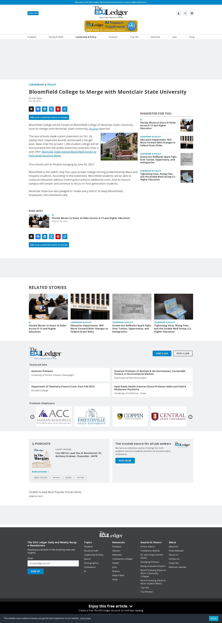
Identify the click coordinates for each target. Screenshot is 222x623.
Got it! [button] (214, 618)
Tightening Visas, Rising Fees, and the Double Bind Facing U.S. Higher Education (158, 177)
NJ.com (93, 128)
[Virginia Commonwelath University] (92, 416)
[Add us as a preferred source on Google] (64, 109)
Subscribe (33, 13)
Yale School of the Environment (130, 377)
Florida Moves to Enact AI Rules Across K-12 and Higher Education (91, 218)
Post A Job (183, 353)
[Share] (38, 109)
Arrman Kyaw (35, 98)
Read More (125, 460)
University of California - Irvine (130, 393)
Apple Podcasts (40, 477)
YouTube (80, 477)
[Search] (185, 13)
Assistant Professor (42, 371)
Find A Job (162, 353)
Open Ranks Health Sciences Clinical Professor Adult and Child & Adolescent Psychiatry (150, 388)
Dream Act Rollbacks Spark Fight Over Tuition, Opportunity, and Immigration (158, 159)
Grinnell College (39, 390)
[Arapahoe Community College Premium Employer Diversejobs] (130, 416)
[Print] (31, 109)
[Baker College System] (54, 416)
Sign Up (35, 571)
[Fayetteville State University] (168, 416)
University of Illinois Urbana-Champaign (52, 374)
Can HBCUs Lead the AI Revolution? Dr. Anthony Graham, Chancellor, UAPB (78, 454)
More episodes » (40, 471)
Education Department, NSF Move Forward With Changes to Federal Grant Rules (157, 142)
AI (53, 215)
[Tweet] (51, 109)
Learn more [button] (85, 618)
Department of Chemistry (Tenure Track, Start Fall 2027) (63, 386)
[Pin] (58, 109)
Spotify (68, 477)
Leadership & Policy (42, 84)
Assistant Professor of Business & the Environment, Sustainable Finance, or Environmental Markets (149, 372)
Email (30, 558)
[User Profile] (178, 13)
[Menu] (192, 13)
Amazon (56, 477)
